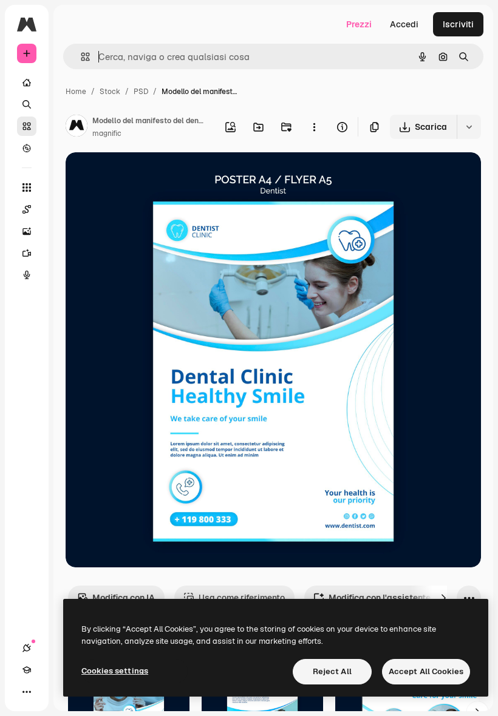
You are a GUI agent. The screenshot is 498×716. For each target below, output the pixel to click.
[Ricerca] (26, 104)
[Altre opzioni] (314, 127)
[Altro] (26, 691)
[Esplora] (26, 148)
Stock (110, 91)
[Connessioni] (26, 648)
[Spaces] (26, 209)
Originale (145, 175)
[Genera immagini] (26, 231)
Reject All (332, 671)
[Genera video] (26, 253)
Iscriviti (458, 24)
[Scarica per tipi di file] (469, 127)
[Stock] (26, 126)
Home (76, 91)
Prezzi (359, 24)
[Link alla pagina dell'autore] (76, 127)
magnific (106, 133)
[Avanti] (443, 598)
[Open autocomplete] (80, 56)
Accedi (404, 24)
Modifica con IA (123, 597)
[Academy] (26, 670)
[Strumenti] (26, 187)
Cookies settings (114, 671)
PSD (141, 91)
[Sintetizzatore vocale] (26, 275)
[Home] (26, 82)
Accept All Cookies (426, 671)
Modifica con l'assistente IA (385, 597)
